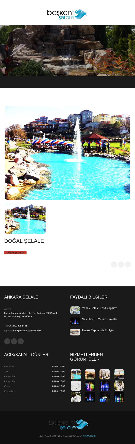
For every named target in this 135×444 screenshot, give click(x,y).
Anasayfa (65, 58)
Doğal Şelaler (15, 252)
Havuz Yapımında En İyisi (98, 330)
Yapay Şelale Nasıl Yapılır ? (99, 308)
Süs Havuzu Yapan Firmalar (99, 319)
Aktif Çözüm (89, 435)
